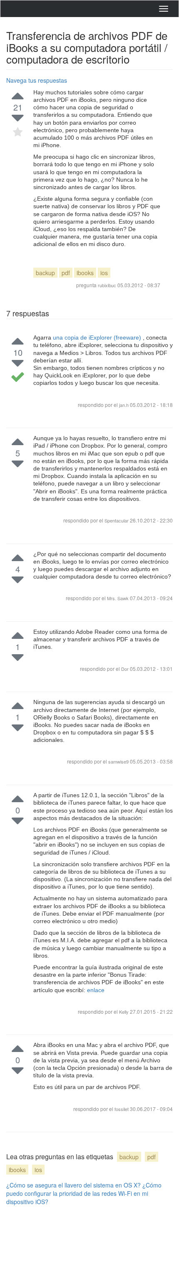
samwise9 (119, 761)
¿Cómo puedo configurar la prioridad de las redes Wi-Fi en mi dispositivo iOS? (84, 1193)
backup (45, 273)
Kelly (124, 1011)
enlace (95, 990)
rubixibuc (107, 285)
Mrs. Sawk (118, 598)
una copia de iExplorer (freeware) (98, 337)
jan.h (124, 405)
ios (104, 273)
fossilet (122, 1109)
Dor (125, 668)
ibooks (85, 273)
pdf (66, 273)
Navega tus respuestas (36, 80)
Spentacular (117, 520)
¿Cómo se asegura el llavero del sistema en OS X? (73, 1185)
